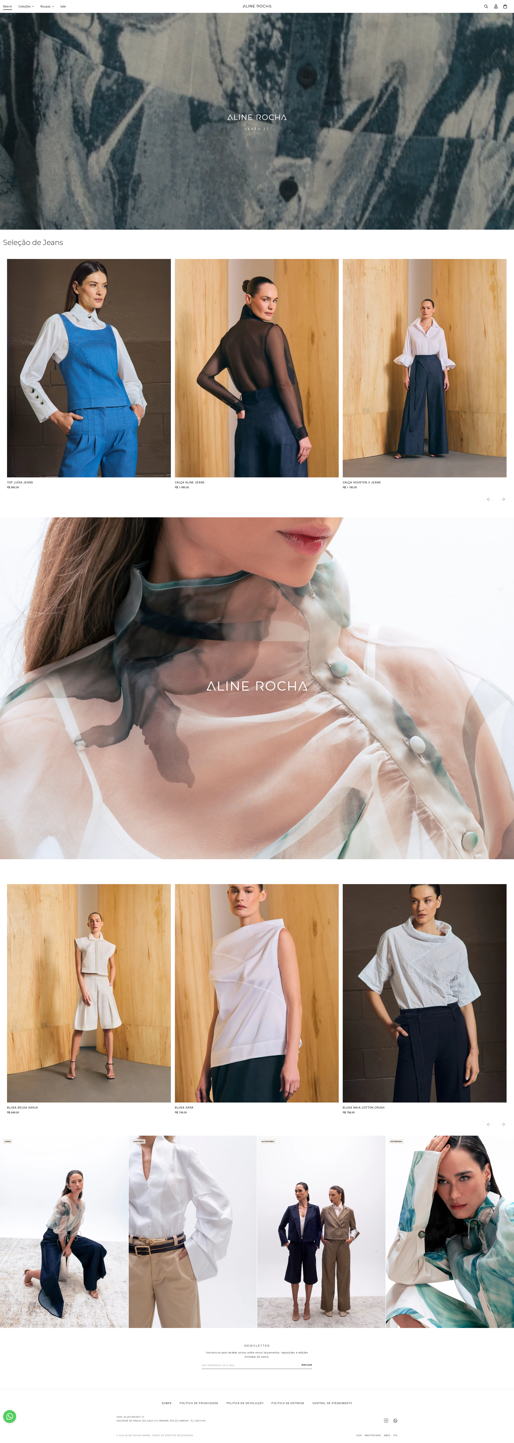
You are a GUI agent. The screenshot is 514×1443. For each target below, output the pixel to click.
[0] (505, 6)
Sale (63, 6)
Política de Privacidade (199, 1403)
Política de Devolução (245, 1403)
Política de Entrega (287, 1403)
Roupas (45, 6)
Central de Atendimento (332, 1403)
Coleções (24, 6)
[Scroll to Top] (506, 1421)
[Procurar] (486, 6)
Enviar (307, 1364)
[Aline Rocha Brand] (257, 6)
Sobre (167, 1403)
